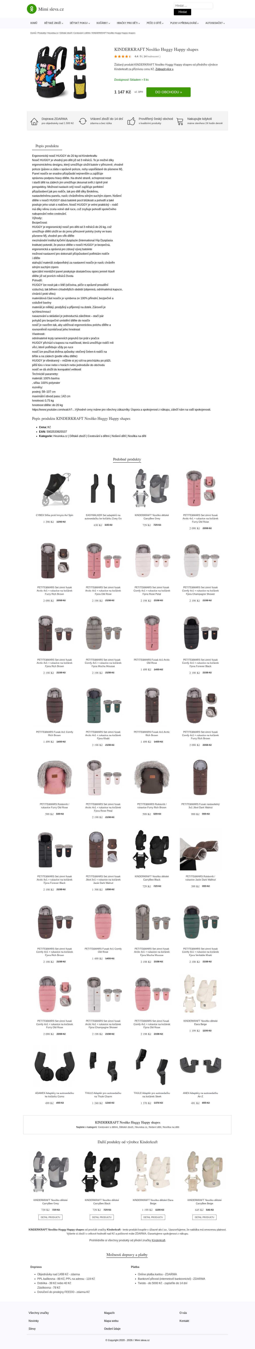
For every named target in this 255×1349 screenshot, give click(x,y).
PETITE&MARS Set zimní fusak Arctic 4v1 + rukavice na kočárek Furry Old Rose (200, 518)
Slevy (32, 1328)
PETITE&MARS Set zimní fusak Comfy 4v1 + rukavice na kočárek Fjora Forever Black (200, 663)
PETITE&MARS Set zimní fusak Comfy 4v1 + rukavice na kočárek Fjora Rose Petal (152, 590)
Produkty (42, 33)
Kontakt (184, 1320)
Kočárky (102, 23)
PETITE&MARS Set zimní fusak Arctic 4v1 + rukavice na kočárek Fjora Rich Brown (54, 663)
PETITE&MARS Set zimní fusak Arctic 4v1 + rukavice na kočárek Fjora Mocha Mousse (152, 952)
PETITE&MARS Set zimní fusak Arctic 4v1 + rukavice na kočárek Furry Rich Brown (54, 590)
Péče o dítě (154, 23)
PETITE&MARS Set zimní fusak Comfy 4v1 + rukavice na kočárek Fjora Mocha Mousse (103, 663)
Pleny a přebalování (183, 23)
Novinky (34, 1320)
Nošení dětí (155, 1127)
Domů (33, 23)
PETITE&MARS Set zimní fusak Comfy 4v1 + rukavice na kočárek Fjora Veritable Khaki (200, 952)
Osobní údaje (112, 1328)
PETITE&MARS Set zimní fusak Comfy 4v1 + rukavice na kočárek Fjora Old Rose (152, 1024)
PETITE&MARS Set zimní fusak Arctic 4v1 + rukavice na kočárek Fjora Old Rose (103, 590)
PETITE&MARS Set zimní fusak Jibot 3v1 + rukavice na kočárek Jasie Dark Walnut (103, 879)
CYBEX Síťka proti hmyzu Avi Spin (54, 515)
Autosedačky (214, 23)
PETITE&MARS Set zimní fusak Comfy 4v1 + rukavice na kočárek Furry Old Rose (54, 1024)
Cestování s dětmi (82, 33)
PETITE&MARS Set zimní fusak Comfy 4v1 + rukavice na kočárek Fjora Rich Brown (54, 952)
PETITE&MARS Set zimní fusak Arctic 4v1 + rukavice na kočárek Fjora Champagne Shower (103, 1024)
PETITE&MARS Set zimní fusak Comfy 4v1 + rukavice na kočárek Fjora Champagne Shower (200, 590)
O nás (183, 1312)
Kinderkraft (121, 69)
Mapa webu (111, 1320)
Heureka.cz (53, 33)
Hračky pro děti (127, 23)
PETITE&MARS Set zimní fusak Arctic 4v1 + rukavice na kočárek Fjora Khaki (103, 735)
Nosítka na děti (171, 1127)
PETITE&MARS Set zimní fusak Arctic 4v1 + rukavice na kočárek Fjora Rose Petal (103, 807)
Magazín (109, 1312)
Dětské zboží (52, 23)
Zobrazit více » (164, 69)
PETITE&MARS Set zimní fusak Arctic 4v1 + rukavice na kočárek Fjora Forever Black (54, 879)
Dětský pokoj (79, 23)
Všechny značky (39, 1312)
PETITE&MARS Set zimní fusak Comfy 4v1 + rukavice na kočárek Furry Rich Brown (200, 735)
